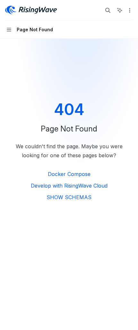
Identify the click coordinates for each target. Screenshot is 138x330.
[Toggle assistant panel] (120, 10)
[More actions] (129, 10)
